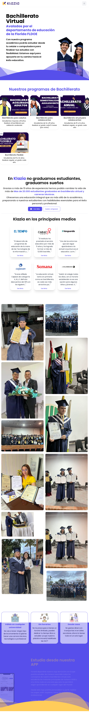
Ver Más (36, 209)
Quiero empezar (51, 209)
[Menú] (84, 3)
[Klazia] (11, 3)
